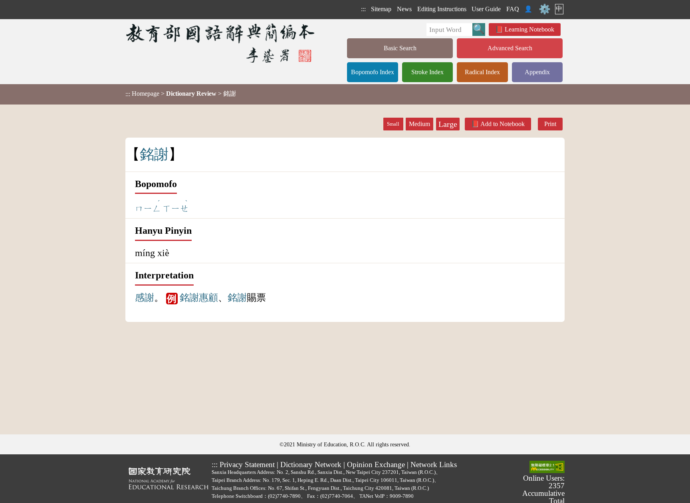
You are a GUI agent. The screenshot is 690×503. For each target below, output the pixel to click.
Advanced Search (510, 48)
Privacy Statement (247, 464)
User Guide (486, 9)
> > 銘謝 (180, 93)
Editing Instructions (441, 9)
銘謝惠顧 (199, 297)
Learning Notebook (529, 29)
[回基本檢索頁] (221, 43)
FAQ (512, 9)
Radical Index (482, 72)
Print (550, 123)
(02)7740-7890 (284, 496)
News (404, 9)
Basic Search (400, 48)
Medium (419, 123)
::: (363, 9)
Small (393, 124)
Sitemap (381, 9)
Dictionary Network (310, 464)
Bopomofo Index (372, 72)
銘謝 (237, 297)
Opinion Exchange (376, 464)
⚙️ (545, 9)
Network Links (433, 464)
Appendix (537, 72)
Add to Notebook (502, 123)
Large (447, 124)
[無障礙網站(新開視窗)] (547, 467)
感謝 (144, 297)
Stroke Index (427, 72)
